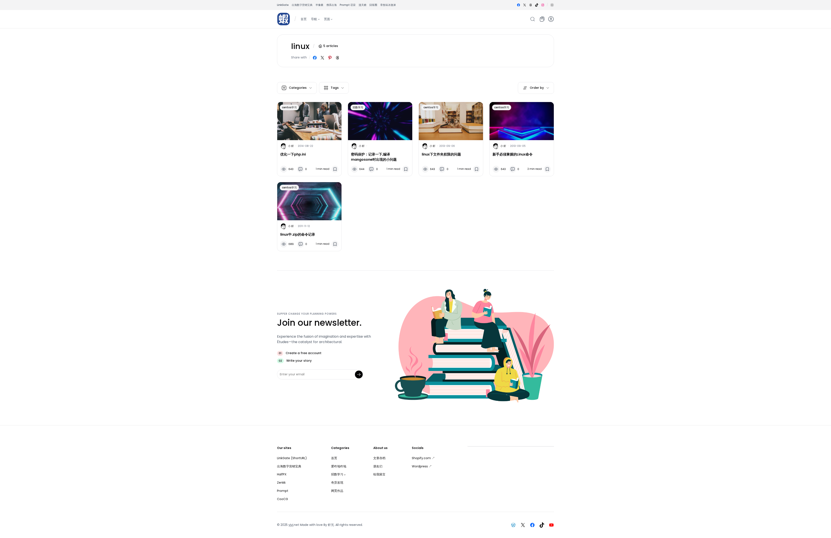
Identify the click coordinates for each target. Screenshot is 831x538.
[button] (552, 5)
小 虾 (291, 146)
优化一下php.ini (293, 154)
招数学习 (358, 107)
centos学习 (289, 107)
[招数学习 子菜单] (345, 474)
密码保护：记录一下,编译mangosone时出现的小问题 (374, 157)
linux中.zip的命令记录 (297, 234)
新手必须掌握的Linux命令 (513, 154)
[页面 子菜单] (331, 19)
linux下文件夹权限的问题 (441, 154)
